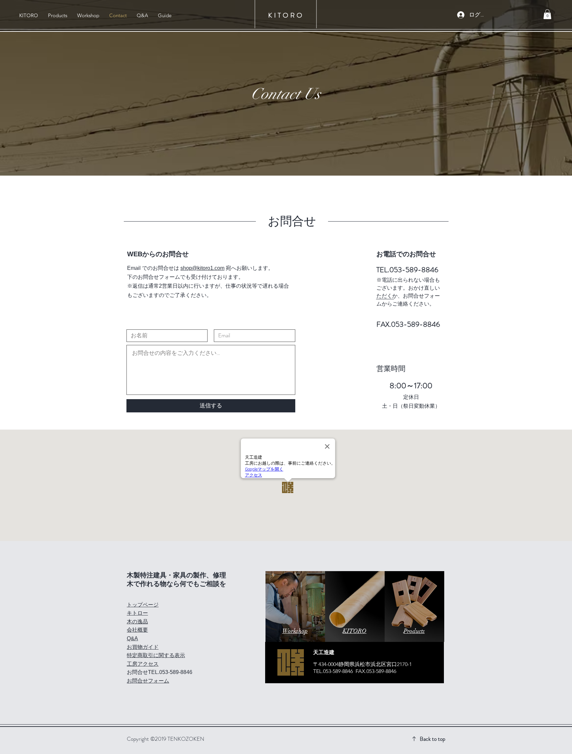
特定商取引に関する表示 (156, 655)
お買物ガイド (143, 647)
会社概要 (137, 630)
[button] (547, 14)
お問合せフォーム (148, 681)
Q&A (132, 638)
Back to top (432, 739)
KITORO (286, 15)
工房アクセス (143, 664)
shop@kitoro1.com (202, 268)
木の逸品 (137, 621)
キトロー (137, 613)
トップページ (143, 604)
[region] (295, 606)
